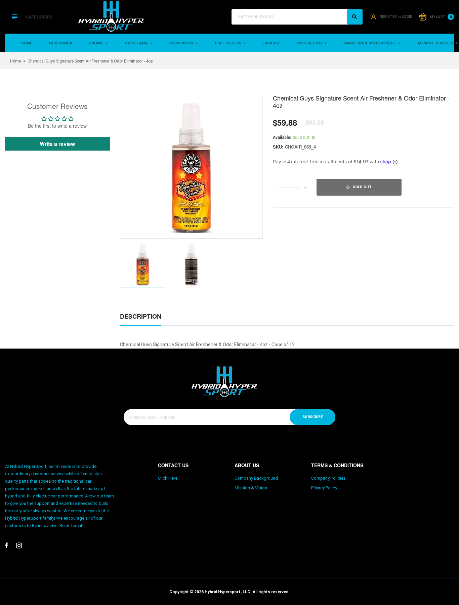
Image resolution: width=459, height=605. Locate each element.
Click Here (167, 478)
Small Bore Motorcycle (370, 42)
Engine (96, 42)
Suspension (181, 42)
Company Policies (328, 478)
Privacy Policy (324, 487)
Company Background (256, 478)
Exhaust (271, 42)
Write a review (57, 144)
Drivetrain (137, 42)
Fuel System (228, 42)
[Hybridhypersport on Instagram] (19, 545)
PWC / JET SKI (310, 42)
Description (140, 316)
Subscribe (312, 417)
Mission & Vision (251, 487)
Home (26, 42)
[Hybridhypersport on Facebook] (6, 545)
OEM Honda (60, 42)
